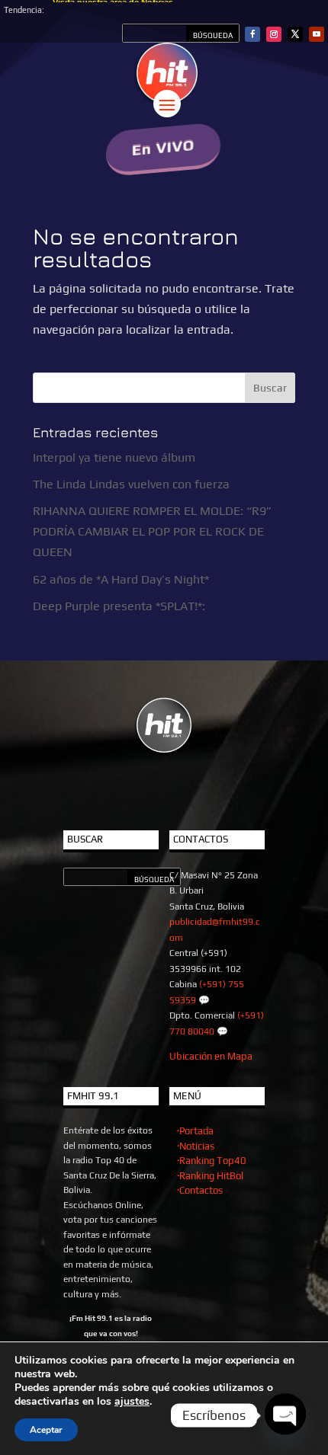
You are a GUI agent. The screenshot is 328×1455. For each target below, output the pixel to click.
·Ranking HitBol (210, 1176)
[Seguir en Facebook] (252, 34)
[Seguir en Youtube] (316, 34)
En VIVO (163, 147)
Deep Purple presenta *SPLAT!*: (119, 606)
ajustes (132, 1402)
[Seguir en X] (295, 34)
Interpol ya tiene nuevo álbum (114, 457)
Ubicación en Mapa (210, 1056)
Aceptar (46, 1430)
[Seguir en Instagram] (273, 34)
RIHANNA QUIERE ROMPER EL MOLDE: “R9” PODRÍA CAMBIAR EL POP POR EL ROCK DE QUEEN (152, 531)
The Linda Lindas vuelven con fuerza (131, 484)
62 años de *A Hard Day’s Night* (121, 579)
